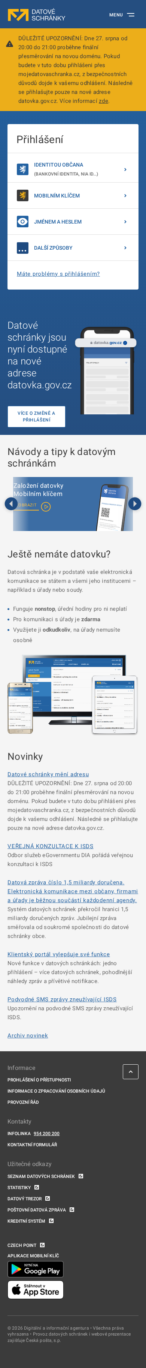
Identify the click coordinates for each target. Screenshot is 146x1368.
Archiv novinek (27, 1035)
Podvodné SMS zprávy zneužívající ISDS (62, 999)
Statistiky (19, 1187)
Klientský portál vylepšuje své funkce (58, 954)
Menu (116, 15)
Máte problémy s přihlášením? (58, 274)
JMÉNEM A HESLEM (58, 222)
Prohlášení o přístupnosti (39, 1080)
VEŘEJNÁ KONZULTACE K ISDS (50, 846)
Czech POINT (21, 1245)
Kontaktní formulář (32, 1144)
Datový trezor (24, 1198)
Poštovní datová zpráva (36, 1210)
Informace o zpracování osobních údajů (56, 1091)
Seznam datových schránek (41, 1176)
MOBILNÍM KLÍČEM (57, 196)
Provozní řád (23, 1102)
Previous (11, 504)
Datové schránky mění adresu (48, 774)
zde (103, 101)
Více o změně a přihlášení (36, 417)
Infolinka (19, 1133)
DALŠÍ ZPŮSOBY (53, 248)
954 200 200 (47, 1133)
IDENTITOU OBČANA (66, 169)
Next (135, 504)
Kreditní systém (26, 1221)
